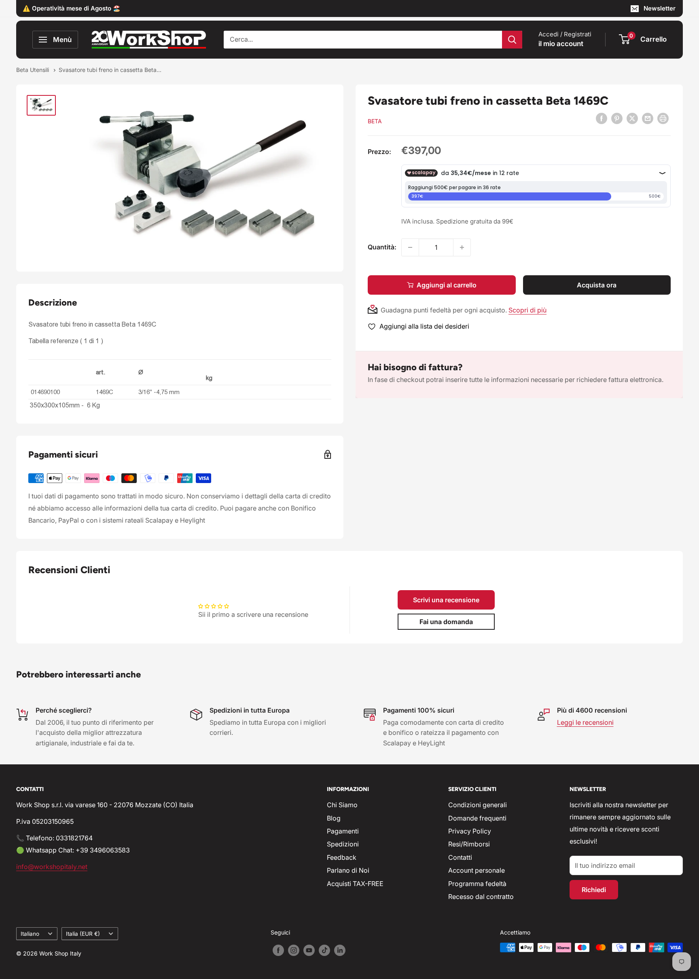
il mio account (560, 44)
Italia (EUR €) (83, 933)
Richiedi (594, 890)
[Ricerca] (512, 40)
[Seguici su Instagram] (293, 950)
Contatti (460, 857)
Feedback (341, 857)
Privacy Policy (469, 831)
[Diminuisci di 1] (410, 247)
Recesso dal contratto (481, 896)
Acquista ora (596, 285)
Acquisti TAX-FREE (355, 884)
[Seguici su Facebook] (278, 950)
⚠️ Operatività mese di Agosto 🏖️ (72, 8)
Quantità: (382, 247)
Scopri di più (527, 310)
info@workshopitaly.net (51, 867)
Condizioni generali (477, 805)
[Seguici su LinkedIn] (339, 950)
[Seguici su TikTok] (324, 950)
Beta (375, 121)
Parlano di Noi (348, 870)
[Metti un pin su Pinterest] (617, 118)
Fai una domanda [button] (446, 622)
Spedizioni (343, 844)
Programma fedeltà (477, 884)
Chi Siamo (342, 805)
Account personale (476, 870)
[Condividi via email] (647, 118)
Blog (334, 818)
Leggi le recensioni (585, 722)
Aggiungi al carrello (447, 285)
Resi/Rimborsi (469, 844)
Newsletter (660, 8)
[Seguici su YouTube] (309, 950)
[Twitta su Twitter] (632, 118)
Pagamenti (343, 831)
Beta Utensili (33, 69)
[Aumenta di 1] (461, 247)
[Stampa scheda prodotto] (663, 118)
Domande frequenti (477, 818)
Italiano (30, 933)
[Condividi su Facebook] (601, 118)
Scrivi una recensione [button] (446, 600)
